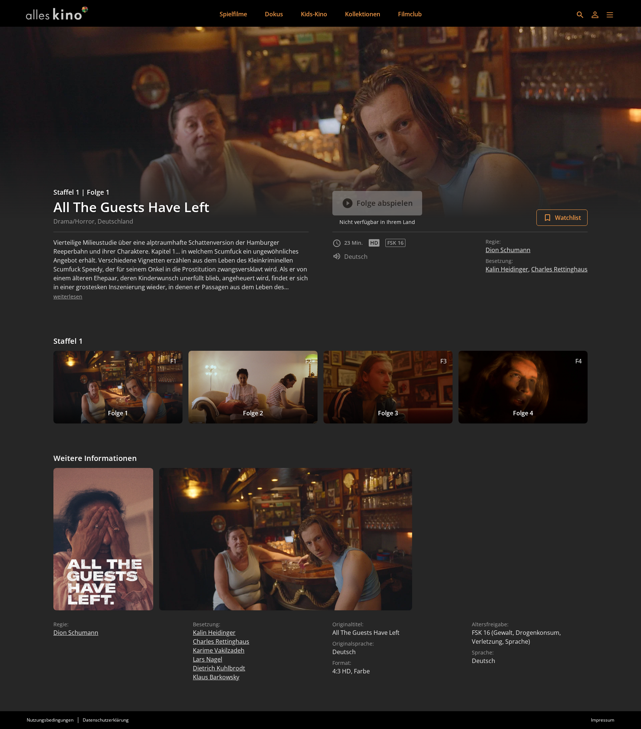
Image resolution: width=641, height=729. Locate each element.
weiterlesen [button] (67, 296)
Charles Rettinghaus (559, 269)
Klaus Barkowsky (216, 677)
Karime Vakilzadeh (218, 650)
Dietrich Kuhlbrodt (219, 668)
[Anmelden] (595, 14)
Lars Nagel (207, 659)
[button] (609, 14)
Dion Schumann (508, 250)
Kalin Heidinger (507, 269)
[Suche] (580, 14)
